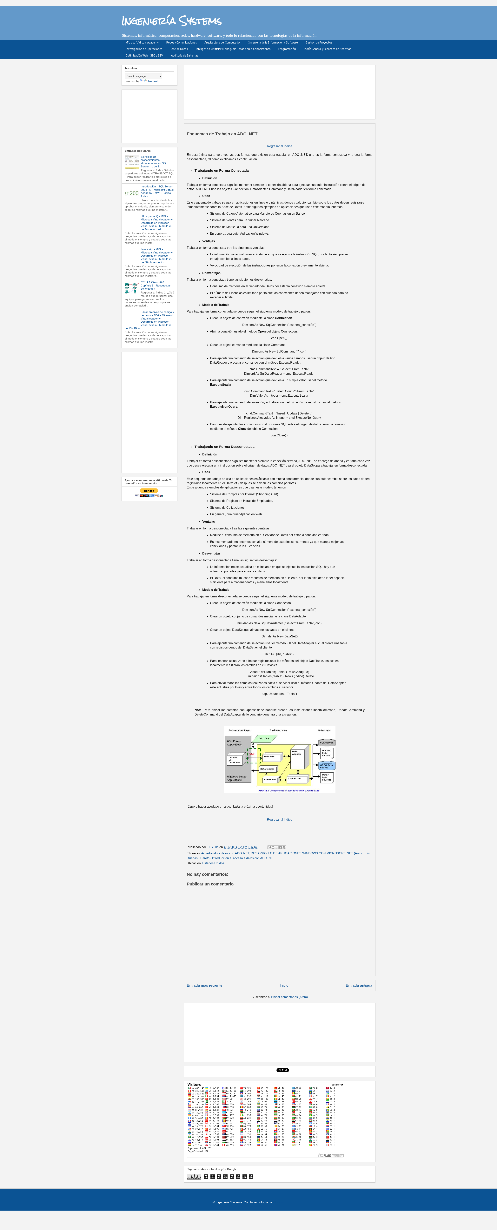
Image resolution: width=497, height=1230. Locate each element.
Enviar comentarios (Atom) (289, 997)
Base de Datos (179, 49)
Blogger (278, 1202)
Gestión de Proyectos (319, 42)
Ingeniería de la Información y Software (273, 42)
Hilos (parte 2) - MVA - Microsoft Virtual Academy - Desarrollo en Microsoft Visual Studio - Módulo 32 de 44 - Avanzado (157, 223)
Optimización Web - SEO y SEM (144, 55)
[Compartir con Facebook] (280, 847)
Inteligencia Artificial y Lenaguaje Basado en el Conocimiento (233, 49)
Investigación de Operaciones (144, 49)
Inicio (284, 985)
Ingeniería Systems (172, 20)
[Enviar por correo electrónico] (269, 847)
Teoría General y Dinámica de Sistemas (327, 49)
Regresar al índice (279, 146)
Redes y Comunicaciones (181, 42)
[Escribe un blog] (273, 847)
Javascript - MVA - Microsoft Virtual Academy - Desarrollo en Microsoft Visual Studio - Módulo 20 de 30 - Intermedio (157, 256)
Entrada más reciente (204, 985)
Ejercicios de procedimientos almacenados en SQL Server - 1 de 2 (154, 161)
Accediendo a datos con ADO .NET (225, 853)
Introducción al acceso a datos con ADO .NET (243, 858)
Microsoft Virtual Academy (142, 42)
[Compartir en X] (277, 847)
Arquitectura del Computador (222, 42)
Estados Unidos (213, 863)
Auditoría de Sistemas (184, 55)
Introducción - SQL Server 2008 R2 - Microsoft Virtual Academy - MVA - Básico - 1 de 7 (157, 191)
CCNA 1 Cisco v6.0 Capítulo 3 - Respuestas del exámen (155, 285)
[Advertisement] (281, 91)
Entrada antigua (359, 985)
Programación (287, 49)
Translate (153, 81)
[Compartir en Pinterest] (284, 847)
